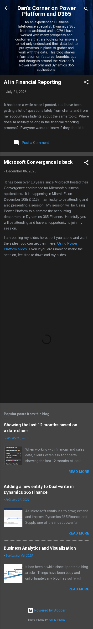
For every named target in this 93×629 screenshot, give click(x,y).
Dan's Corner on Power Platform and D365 (46, 11)
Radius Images (56, 619)
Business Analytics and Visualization (40, 548)
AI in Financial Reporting (32, 82)
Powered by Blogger (49, 610)
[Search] (86, 9)
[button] (86, 83)
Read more (78, 472)
